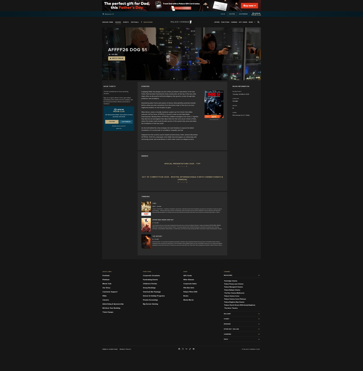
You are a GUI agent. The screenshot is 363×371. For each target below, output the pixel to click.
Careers (105, 300)
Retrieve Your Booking (111, 308)
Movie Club (106, 284)
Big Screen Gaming (150, 304)
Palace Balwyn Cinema (232, 290)
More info (119, 128)
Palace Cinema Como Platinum (235, 299)
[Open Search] (258, 22)
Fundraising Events (150, 280)
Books (185, 296)
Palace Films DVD (190, 292)
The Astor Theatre (231, 308)
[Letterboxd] (186, 349)
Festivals (106, 275)
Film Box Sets (188, 288)
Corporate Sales (190, 284)
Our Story (106, 288)
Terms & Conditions (110, 349)
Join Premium (243, 14)
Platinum (105, 280)
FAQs (104, 296)
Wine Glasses (188, 280)
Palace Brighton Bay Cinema (234, 302)
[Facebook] (179, 349)
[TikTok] (190, 349)
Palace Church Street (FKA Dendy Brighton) (239, 305)
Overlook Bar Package (152, 292)
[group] (110, 14)
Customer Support (110, 292)
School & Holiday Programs (154, 296)
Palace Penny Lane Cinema (233, 284)
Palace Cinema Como (231, 296)
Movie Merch (188, 300)
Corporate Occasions (151, 275)
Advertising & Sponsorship (113, 304)
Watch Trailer (117, 58)
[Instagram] (183, 349)
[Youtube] (193, 349)
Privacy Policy (125, 349)
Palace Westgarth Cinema (233, 287)
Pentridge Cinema (230, 281)
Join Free (232, 14)
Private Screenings (150, 300)
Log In (223, 14)
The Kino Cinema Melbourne (234, 293)
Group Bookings (149, 288)
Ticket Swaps (107, 312)
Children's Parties (150, 284)
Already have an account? (119, 126)
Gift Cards (187, 275)
